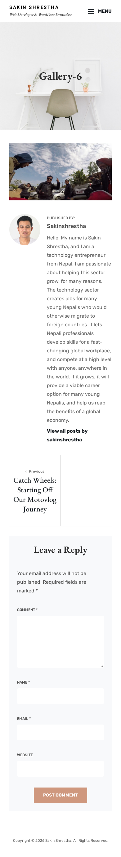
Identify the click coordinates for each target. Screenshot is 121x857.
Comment (27, 610)
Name (23, 682)
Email (24, 718)
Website (25, 755)
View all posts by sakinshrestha (67, 435)
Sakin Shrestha (34, 7)
